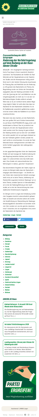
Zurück (22, 226)
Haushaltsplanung (10, 254)
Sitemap (5, 415)
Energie (7, 244)
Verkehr (18, 215)
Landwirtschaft (10, 264)
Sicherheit (8, 274)
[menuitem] (5, 415)
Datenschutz (19, 415)
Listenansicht (9, 226)
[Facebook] (25, 415)
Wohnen (7, 292)
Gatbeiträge (6, 215)
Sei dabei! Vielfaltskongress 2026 (17, 324)
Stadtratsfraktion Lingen (12, 282)
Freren (7, 246)
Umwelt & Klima (10, 285)
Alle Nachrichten (8, 24)
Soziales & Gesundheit (12, 277)
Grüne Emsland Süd (9, 22)
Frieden (7, 249)
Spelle (7, 280)
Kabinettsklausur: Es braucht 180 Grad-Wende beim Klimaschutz (19, 305)
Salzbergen (8, 272)
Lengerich (8, 267)
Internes (7, 257)
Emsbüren (8, 241)
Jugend (7, 259)
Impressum (12, 415)
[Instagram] (28, 415)
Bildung (7, 239)
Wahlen (7, 290)
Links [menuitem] (32, 415)
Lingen (13, 215)
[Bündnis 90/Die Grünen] (5, 7)
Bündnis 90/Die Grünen (28, 6)
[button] (10, 219)
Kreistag (7, 262)
